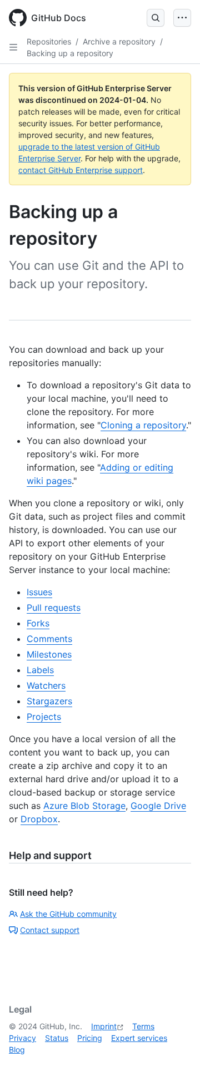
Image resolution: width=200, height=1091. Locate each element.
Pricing (89, 1038)
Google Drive (158, 805)
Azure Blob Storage (84, 805)
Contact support (49, 930)
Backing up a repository (70, 53)
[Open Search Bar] (155, 18)
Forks (38, 623)
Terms (143, 1026)
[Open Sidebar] (13, 47)
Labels (40, 669)
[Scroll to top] (175, 1066)
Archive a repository (119, 41)
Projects (44, 716)
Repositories (49, 41)
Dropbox (39, 819)
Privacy (22, 1038)
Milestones (49, 654)
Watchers (46, 685)
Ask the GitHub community (68, 914)
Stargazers (49, 701)
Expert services (139, 1038)
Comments (49, 638)
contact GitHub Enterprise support (80, 170)
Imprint (104, 1026)
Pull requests (54, 607)
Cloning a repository (143, 425)
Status (56, 1038)
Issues (39, 592)
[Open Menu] (182, 18)
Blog (17, 1049)
